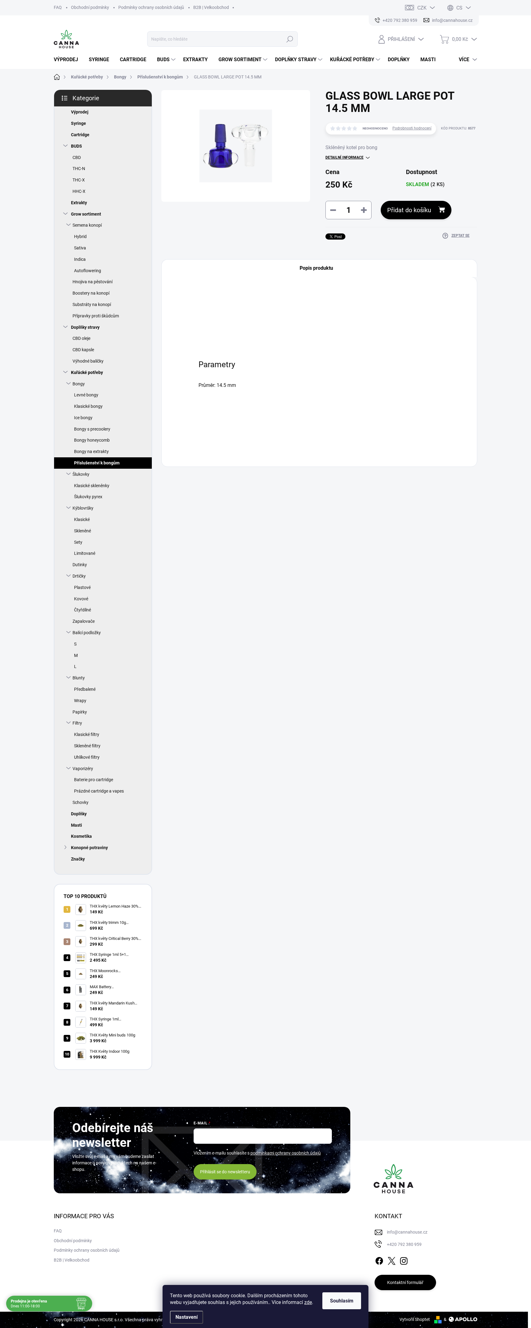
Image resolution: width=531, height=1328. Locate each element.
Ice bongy (83, 417)
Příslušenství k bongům (97, 462)
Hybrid (80, 236)
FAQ (58, 7)
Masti (76, 825)
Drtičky (79, 576)
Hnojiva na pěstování (92, 281)
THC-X (79, 179)
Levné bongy (86, 394)
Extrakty (79, 202)
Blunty (79, 677)
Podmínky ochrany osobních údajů (151, 7)
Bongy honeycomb (92, 440)
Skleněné (82, 530)
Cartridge (80, 134)
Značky (78, 859)
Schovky (80, 802)
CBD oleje (81, 338)
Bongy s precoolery (92, 429)
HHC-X (79, 191)
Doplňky (79, 813)
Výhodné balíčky (88, 361)
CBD (77, 157)
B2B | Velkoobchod (211, 7)
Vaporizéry (83, 768)
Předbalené (85, 689)
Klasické (82, 519)
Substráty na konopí (92, 304)
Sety (78, 542)
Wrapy (80, 700)
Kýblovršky (83, 508)
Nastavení (186, 1317)
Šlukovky (81, 474)
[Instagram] (403, 1259)
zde (308, 1302)
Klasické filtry (86, 734)
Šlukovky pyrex (88, 496)
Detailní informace (344, 157)
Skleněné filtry (87, 745)
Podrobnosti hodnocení (411, 128)
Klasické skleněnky (91, 485)
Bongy (79, 383)
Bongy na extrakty (91, 451)
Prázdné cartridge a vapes (99, 791)
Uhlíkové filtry (87, 757)
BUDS (76, 146)
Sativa (80, 247)
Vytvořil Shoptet (414, 1319)
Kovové (81, 598)
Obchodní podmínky (90, 7)
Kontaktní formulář (405, 1282)
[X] (391, 1259)
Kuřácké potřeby (87, 372)
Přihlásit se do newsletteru (225, 1171)
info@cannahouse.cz (407, 1232)
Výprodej (79, 111)
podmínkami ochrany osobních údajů (285, 1153)
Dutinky (80, 564)
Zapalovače (84, 621)
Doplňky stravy (85, 327)
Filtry (77, 723)
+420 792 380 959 (404, 1244)
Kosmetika (81, 836)
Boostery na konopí (91, 293)
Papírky (80, 712)
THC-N (79, 168)
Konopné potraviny (89, 847)
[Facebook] (379, 1259)
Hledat (289, 39)
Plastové (82, 587)
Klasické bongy (88, 406)
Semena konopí (87, 225)
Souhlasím (341, 1301)
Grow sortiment (86, 214)
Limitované (84, 553)
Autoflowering (87, 270)
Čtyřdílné (82, 609)
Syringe (78, 123)
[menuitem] (68, 59)
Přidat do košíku (409, 210)
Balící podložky (87, 632)
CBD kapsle (83, 349)
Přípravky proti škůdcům (96, 315)
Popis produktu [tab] (316, 268)
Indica (80, 259)
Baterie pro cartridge (93, 779)
